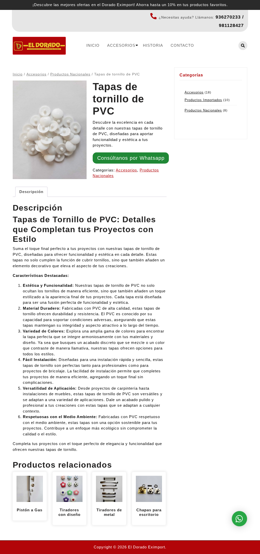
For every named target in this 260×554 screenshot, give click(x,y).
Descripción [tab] (31, 191)
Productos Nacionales (70, 74)
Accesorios (121, 45)
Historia (153, 45)
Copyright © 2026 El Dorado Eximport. (130, 547)
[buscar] (242, 45)
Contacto (182, 45)
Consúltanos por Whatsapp (131, 158)
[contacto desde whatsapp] (239, 518)
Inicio (93, 45)
